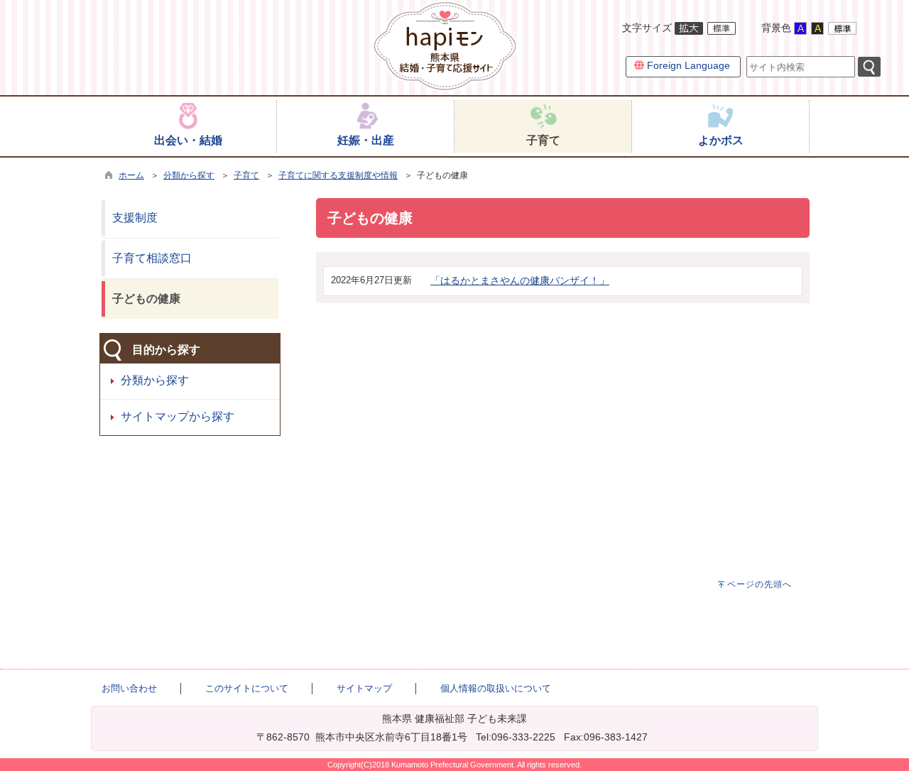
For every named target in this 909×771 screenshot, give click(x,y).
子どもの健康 (146, 298)
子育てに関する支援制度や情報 (338, 175)
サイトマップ (364, 688)
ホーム (131, 175)
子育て (246, 175)
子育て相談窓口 (152, 258)
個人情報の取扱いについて (495, 688)
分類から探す (188, 175)
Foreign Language (687, 65)
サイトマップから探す (177, 416)
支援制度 (135, 218)
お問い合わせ (129, 688)
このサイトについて (246, 688)
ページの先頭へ (759, 584)
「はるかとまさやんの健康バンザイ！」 (519, 280)
